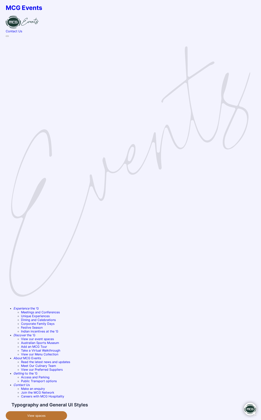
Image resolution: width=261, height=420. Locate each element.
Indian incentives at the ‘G (39, 331)
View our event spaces (37, 339)
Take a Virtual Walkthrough (40, 350)
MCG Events (27, 358)
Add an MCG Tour (34, 347)
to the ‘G (25, 373)
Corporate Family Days (37, 324)
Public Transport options (39, 381)
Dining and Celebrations (38, 320)
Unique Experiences (35, 316)
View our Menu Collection (39, 354)
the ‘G (26, 308)
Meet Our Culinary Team (38, 366)
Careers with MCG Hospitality (42, 396)
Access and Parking (35, 377)
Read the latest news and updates (45, 362)
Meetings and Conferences (40, 312)
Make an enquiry (33, 389)
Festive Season (32, 327)
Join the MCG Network (37, 392)
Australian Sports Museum (40, 343)
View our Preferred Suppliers (42, 369)
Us (21, 385)
